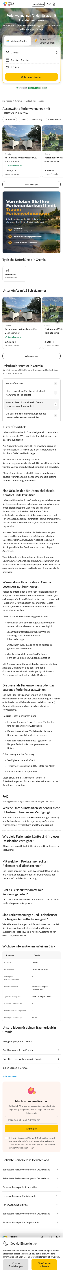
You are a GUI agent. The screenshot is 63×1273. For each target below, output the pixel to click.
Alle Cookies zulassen (44, 1265)
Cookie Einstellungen (16, 1265)
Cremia (18, 101)
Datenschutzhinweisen (48, 1256)
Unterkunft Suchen (31, 76)
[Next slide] (57, 148)
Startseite (7, 101)
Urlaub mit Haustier (35, 101)
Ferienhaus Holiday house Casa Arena (25, 157)
